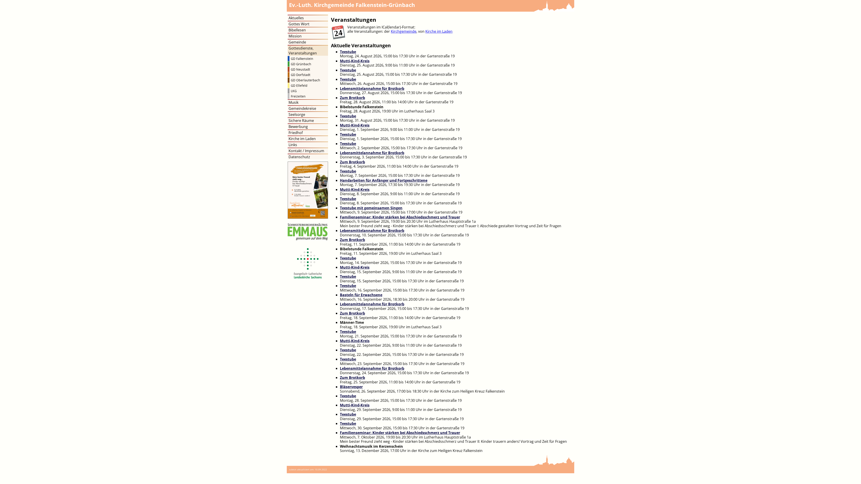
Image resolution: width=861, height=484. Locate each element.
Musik (293, 102)
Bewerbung (298, 126)
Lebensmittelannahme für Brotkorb (372, 88)
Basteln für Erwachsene (361, 294)
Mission (295, 36)
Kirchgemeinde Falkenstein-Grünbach (352, 5)
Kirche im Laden (438, 31)
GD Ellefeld (299, 85)
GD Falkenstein (302, 58)
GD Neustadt (300, 69)
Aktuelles (296, 17)
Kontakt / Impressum (306, 150)
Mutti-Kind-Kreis (355, 60)
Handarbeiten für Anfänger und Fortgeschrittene (383, 180)
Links (293, 144)
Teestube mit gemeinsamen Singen (371, 207)
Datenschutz (299, 156)
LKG (294, 91)
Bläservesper (351, 386)
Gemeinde (297, 42)
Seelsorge (297, 114)
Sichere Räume (301, 120)
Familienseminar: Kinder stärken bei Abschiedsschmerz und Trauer (400, 217)
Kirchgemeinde (403, 31)
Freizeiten (298, 96)
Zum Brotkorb (352, 97)
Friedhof (296, 132)
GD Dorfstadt (300, 75)
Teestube (348, 51)
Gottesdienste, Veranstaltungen (303, 51)
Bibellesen (297, 30)
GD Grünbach (301, 64)
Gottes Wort (299, 24)
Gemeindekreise (302, 108)
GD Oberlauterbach (305, 80)
